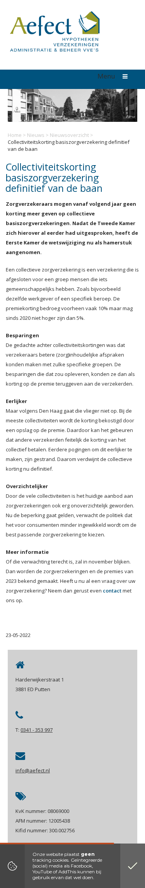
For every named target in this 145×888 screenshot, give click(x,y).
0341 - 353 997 (36, 729)
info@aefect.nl (32, 770)
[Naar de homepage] (54, 33)
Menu (107, 76)
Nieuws (35, 134)
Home (15, 134)
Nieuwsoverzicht (69, 134)
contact (112, 590)
